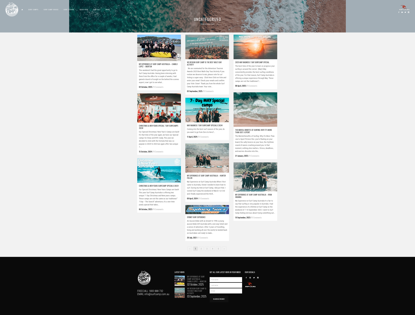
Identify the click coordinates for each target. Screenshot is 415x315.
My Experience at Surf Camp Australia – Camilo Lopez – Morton (158, 65)
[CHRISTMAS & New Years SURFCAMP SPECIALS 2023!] (159, 170)
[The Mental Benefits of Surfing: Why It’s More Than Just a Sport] (255, 109)
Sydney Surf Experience (196, 217)
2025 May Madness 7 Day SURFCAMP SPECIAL (252, 62)
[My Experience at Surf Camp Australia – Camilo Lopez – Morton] (159, 48)
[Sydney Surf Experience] (207, 209)
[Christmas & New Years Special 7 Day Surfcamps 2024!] (159, 108)
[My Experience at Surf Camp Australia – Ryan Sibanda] (255, 177)
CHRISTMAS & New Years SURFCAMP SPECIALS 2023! (159, 185)
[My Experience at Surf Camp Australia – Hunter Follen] (207, 158)
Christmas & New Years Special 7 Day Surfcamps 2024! (158, 126)
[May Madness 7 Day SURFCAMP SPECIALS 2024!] (207, 110)
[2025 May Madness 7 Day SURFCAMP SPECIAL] (255, 47)
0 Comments (158, 87)
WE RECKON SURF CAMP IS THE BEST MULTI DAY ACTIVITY (204, 63)
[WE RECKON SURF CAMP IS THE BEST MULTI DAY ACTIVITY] (207, 47)
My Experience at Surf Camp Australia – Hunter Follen (206, 176)
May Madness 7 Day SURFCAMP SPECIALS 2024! (205, 125)
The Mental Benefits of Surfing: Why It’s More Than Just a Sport (253, 131)
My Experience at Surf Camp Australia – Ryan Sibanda (253, 195)
